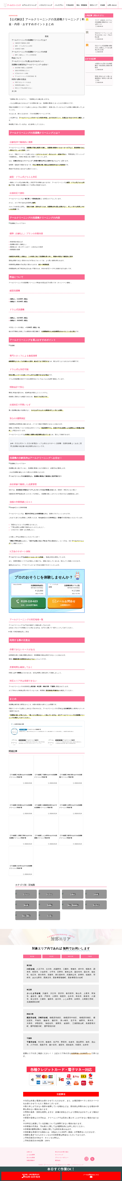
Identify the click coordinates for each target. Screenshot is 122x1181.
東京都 (32, 956)
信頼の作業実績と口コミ (22, 70)
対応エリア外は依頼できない (23, 88)
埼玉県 (51, 956)
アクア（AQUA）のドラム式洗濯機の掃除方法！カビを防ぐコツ (103, 22)
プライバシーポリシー (62, 1157)
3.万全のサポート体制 (21, 73)
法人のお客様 (31, 1157)
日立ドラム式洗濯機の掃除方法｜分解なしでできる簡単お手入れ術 (103, 47)
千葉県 (90, 956)
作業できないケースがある (23, 82)
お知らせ (29, 1152)
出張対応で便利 (19, 49)
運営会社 (57, 1160)
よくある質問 (31, 1154)
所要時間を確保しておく (22, 85)
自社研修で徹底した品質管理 (23, 67)
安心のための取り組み (62, 1152)
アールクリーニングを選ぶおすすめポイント (28, 61)
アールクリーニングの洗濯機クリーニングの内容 (29, 52)
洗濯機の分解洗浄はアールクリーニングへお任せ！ (30, 64)
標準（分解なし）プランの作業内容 (25, 55)
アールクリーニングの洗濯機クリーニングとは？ (29, 40)
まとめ (14, 91)
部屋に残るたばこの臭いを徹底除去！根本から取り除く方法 (103, 78)
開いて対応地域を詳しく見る (19, 631)
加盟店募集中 (31, 1160)
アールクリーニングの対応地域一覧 (25, 76)
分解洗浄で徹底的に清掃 (22, 43)
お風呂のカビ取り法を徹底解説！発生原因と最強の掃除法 (103, 65)
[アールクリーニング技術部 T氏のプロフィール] (14, 731)
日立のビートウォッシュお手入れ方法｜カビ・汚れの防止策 (103, 35)
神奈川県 (70, 956)
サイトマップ (59, 1154)
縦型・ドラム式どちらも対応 (23, 46)
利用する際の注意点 (19, 79)
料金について (16, 58)
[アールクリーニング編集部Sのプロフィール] (14, 742)
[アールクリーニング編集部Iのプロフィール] (51, 742)
